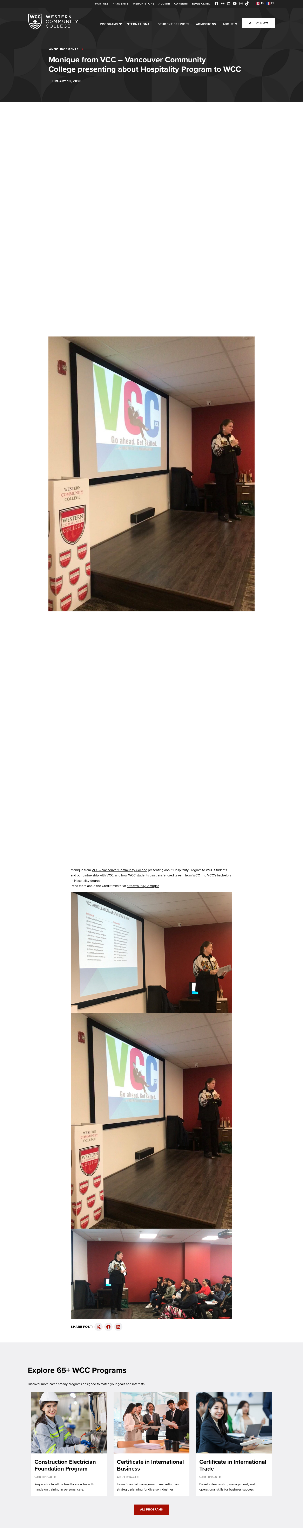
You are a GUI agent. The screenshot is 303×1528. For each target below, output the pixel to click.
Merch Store (143, 4)
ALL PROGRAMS (151, 1509)
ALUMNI (164, 4)
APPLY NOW (258, 23)
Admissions (206, 24)
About (228, 24)
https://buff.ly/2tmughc (143, 885)
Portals (102, 4)
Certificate (45, 1476)
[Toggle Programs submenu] (120, 24)
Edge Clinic (201, 4)
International (138, 24)
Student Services (173, 24)
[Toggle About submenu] (236, 24)
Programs (109, 24)
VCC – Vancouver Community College (119, 870)
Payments (121, 4)
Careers (181, 4)
